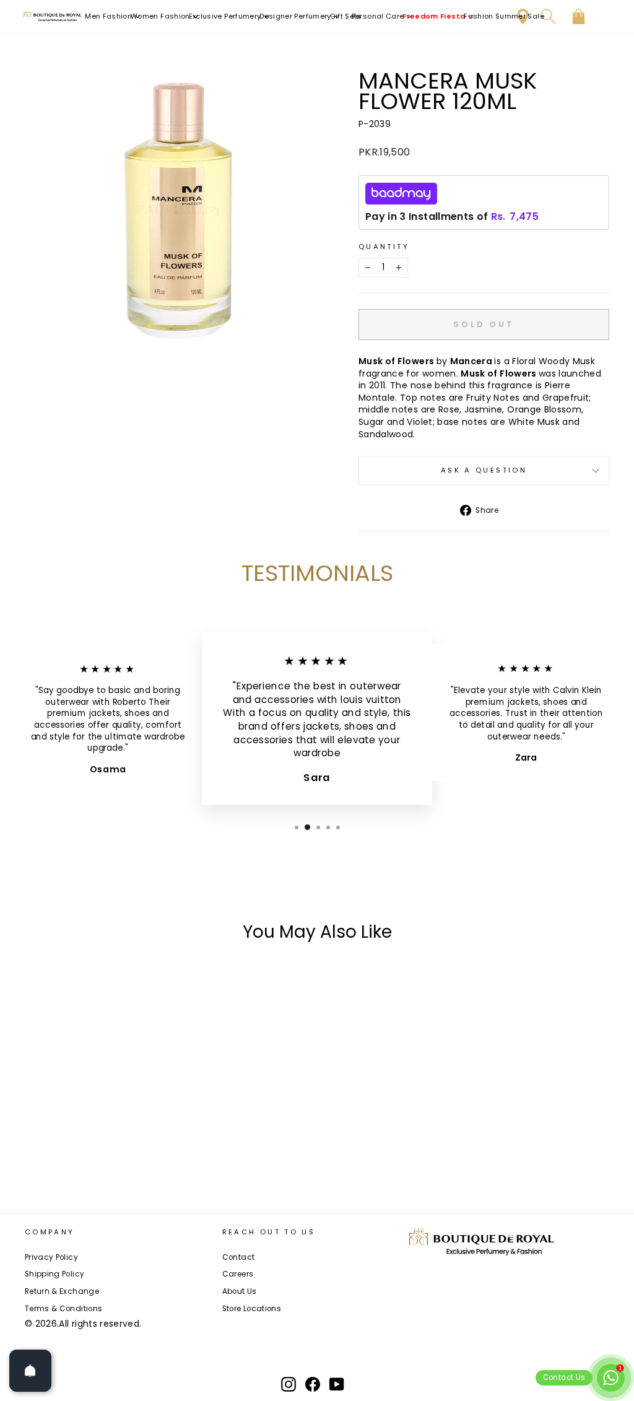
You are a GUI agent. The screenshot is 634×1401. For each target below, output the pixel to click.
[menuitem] (112, 16)
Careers (237, 1274)
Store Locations (251, 1309)
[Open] (30, 1371)
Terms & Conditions (63, 1309)
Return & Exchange (62, 1291)
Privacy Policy (51, 1257)
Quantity (383, 246)
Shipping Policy (54, 1274)
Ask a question (484, 470)
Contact (238, 1257)
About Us (239, 1291)
